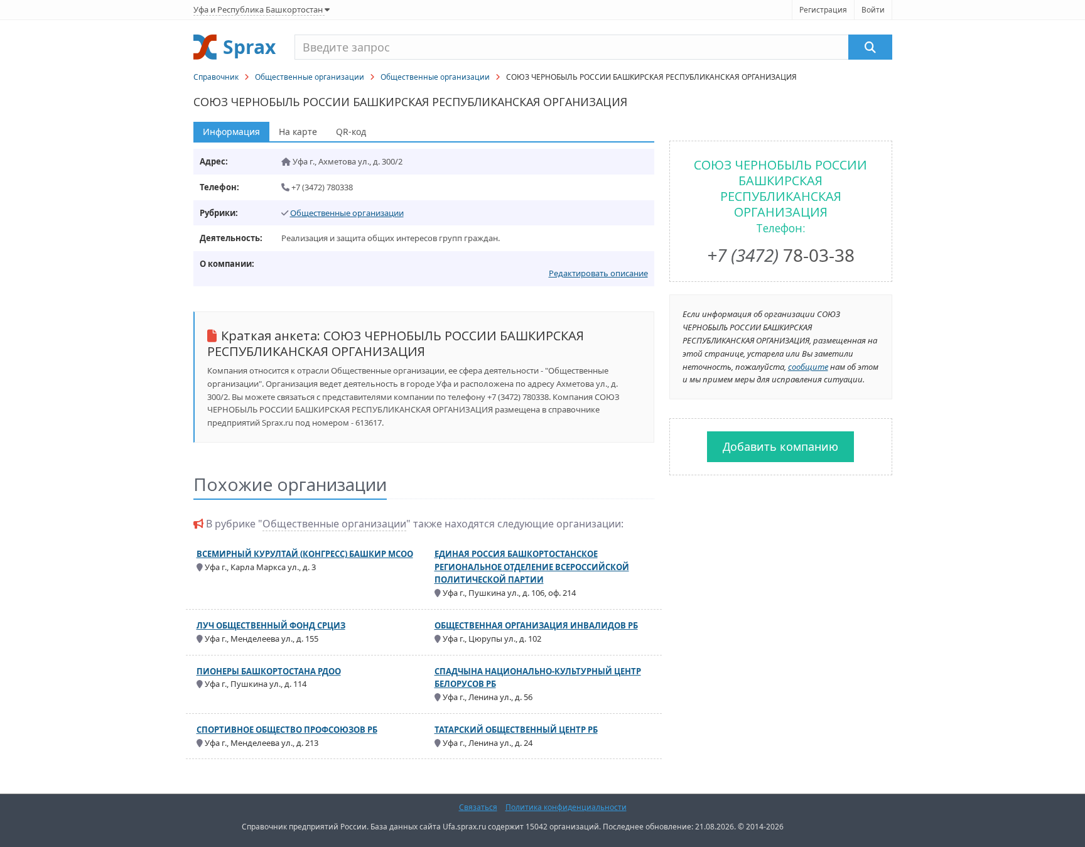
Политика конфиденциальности (566, 807)
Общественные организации (309, 77)
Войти (873, 9)
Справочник (216, 77)
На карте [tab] (298, 132)
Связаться (478, 807)
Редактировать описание (598, 273)
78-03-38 (781, 255)
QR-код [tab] (351, 132)
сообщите (808, 366)
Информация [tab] (231, 132)
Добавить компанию (780, 446)
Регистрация (823, 9)
